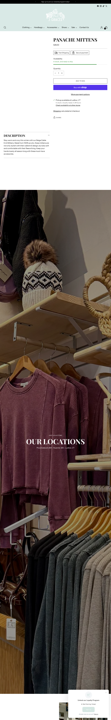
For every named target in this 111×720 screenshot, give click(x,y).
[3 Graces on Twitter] (106, 6)
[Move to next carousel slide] (105, 178)
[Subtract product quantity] (55, 73)
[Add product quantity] (62, 73)
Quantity (57, 68)
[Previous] (35, 2)
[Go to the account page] (101, 27)
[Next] (75, 2)
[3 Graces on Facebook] (98, 6)
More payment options (80, 94)
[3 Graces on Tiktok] (103, 6)
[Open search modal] (5, 27)
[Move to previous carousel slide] (100, 178)
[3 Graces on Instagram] (101, 6)
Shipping (57, 111)
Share (58, 117)
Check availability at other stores (68, 105)
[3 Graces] (55, 16)
